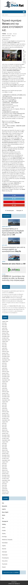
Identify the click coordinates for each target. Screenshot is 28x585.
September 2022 (6, 400)
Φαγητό (4, 567)
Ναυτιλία (4, 548)
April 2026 (4, 328)
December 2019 (5, 455)
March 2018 (5, 490)
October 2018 (5, 478)
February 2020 (5, 452)
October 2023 (5, 378)
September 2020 (6, 440)
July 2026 (4, 323)
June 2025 (4, 345)
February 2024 (5, 371)
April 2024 (4, 368)
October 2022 (5, 398)
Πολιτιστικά (4, 555)
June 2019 (4, 465)
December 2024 (5, 355)
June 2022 (4, 405)
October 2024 (5, 358)
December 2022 (5, 395)
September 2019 (6, 460)
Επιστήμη (4, 536)
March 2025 (5, 350)
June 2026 (4, 324)
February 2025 (5, 351)
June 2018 (4, 485)
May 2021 (4, 426)
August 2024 (5, 361)
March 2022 (5, 410)
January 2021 (5, 433)
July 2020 (4, 443)
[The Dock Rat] (14, 4)
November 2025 (6, 336)
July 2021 (4, 423)
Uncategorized (5, 521)
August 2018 (5, 482)
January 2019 (5, 473)
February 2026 (5, 331)
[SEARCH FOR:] (14, 15)
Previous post (10, 210)
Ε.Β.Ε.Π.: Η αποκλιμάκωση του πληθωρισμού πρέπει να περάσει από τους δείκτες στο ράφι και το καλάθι (13, 302)
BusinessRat (4, 506)
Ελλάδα (3, 274)
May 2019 (4, 467)
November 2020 (6, 436)
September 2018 (6, 480)
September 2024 (6, 360)
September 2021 (6, 420)
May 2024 (4, 366)
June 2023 (4, 385)
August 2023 (5, 381)
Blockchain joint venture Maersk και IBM (13, 263)
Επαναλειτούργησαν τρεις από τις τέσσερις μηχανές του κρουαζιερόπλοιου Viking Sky (13, 249)
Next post (18, 210)
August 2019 (5, 462)
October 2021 (5, 418)
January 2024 (5, 373)
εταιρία (15, 33)
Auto (3, 503)
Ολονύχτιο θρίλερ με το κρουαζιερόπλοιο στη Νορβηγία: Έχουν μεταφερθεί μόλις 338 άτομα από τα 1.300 (13, 231)
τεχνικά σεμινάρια (6, 37)
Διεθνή (3, 226)
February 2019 (5, 472)
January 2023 (5, 393)
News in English (5, 512)
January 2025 (5, 353)
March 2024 (5, 370)
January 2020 (5, 453)
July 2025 (4, 343)
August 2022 (5, 401)
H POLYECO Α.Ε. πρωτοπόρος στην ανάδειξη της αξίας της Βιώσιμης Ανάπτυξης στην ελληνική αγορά (13, 278)
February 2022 (5, 411)
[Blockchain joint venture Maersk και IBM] (14, 260)
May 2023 (4, 386)
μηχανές (14, 35)
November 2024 (6, 356)
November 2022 (6, 396)
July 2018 (4, 483)
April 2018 (4, 488)
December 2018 (5, 475)
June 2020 (4, 445)
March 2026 (5, 329)
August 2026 (5, 321)
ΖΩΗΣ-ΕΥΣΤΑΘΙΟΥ (6, 35)
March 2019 (5, 470)
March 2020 (5, 450)
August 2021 (5, 421)
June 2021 (4, 425)
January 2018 (5, 493)
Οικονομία (4, 552)
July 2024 (4, 363)
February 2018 (5, 492)
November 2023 (6, 376)
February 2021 (5, 431)
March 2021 (5, 430)
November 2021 (6, 416)
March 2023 (5, 390)
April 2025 (4, 348)
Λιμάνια (4, 545)
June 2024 (4, 365)
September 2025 (6, 340)
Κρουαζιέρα (8, 226)
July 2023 (4, 383)
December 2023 (5, 375)
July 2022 (4, 403)
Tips (3, 518)
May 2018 (4, 487)
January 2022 (5, 413)
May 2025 (4, 346)
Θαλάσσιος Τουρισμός (7, 539)
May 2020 (4, 447)
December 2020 (5, 435)
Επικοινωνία (14, 581)
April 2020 (4, 448)
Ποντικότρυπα (5, 558)
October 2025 (5, 338)
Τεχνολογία (4, 564)
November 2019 (6, 457)
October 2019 (5, 458)
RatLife (3, 515)
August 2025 (5, 341)
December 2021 (5, 415)
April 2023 (4, 388)
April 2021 (4, 428)
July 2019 (4, 463)
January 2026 (5, 333)
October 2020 (5, 438)
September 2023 (6, 380)
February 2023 (5, 391)
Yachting (4, 524)
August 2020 (5, 442)
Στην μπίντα (4, 561)
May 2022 (4, 406)
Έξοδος (4, 533)
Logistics (4, 509)
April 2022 (4, 408)
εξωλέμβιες (9, 33)
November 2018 (6, 477)
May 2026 (4, 326)
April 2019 (4, 468)
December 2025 (5, 334)
